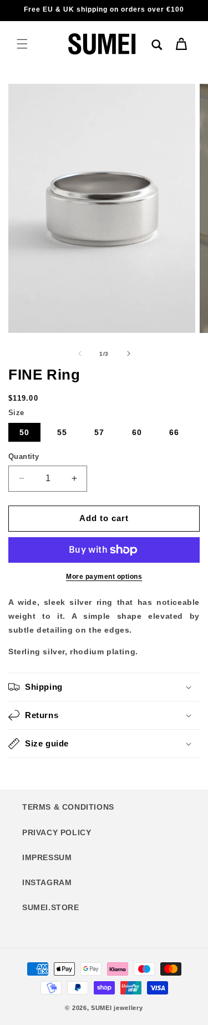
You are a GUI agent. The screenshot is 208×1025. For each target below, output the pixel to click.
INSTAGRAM (47, 882)
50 (24, 432)
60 (137, 432)
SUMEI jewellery (117, 1007)
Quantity (23, 456)
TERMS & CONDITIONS (68, 806)
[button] (22, 44)
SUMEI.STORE (50, 907)
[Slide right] (128, 353)
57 (99, 432)
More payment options (104, 576)
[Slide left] (80, 353)
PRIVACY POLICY (56, 832)
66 (174, 432)
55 (62, 432)
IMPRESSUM (47, 857)
